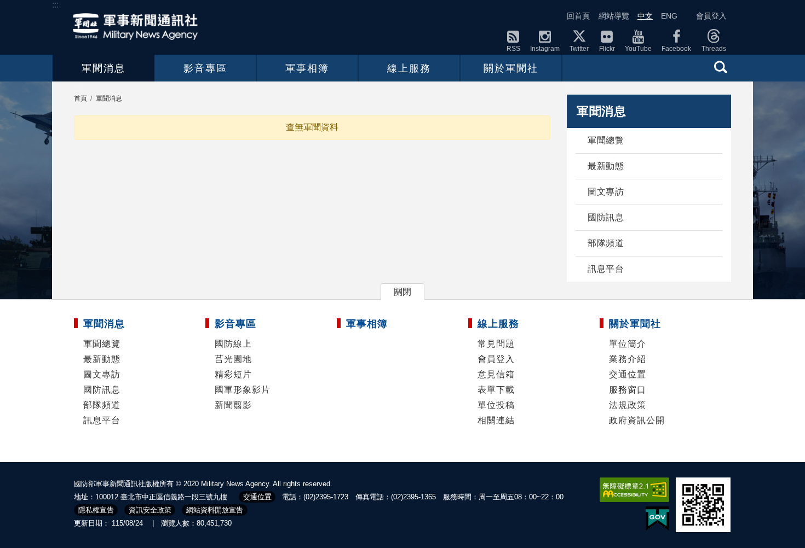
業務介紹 (627, 359)
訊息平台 (606, 268)
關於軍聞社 (511, 68)
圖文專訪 (606, 191)
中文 (645, 15)
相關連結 (496, 420)
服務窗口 (627, 389)
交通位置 (627, 374)
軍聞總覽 (606, 140)
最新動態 (606, 166)
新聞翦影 (233, 405)
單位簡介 (627, 343)
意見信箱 (496, 374)
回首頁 (578, 15)
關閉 (402, 291)
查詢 (720, 67)
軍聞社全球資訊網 (138, 26)
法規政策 (627, 405)
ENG (669, 15)
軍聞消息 (103, 68)
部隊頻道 (606, 243)
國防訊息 (606, 217)
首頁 (80, 98)
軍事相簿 (307, 68)
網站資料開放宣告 (214, 510)
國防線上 (233, 343)
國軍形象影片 (243, 389)
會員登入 (711, 15)
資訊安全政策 (150, 510)
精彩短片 (233, 374)
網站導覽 (614, 15)
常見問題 (496, 343)
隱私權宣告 (96, 510)
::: (55, 4)
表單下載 (496, 389)
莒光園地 (233, 359)
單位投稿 (496, 405)
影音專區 (205, 68)
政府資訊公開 (637, 420)
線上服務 (409, 68)
